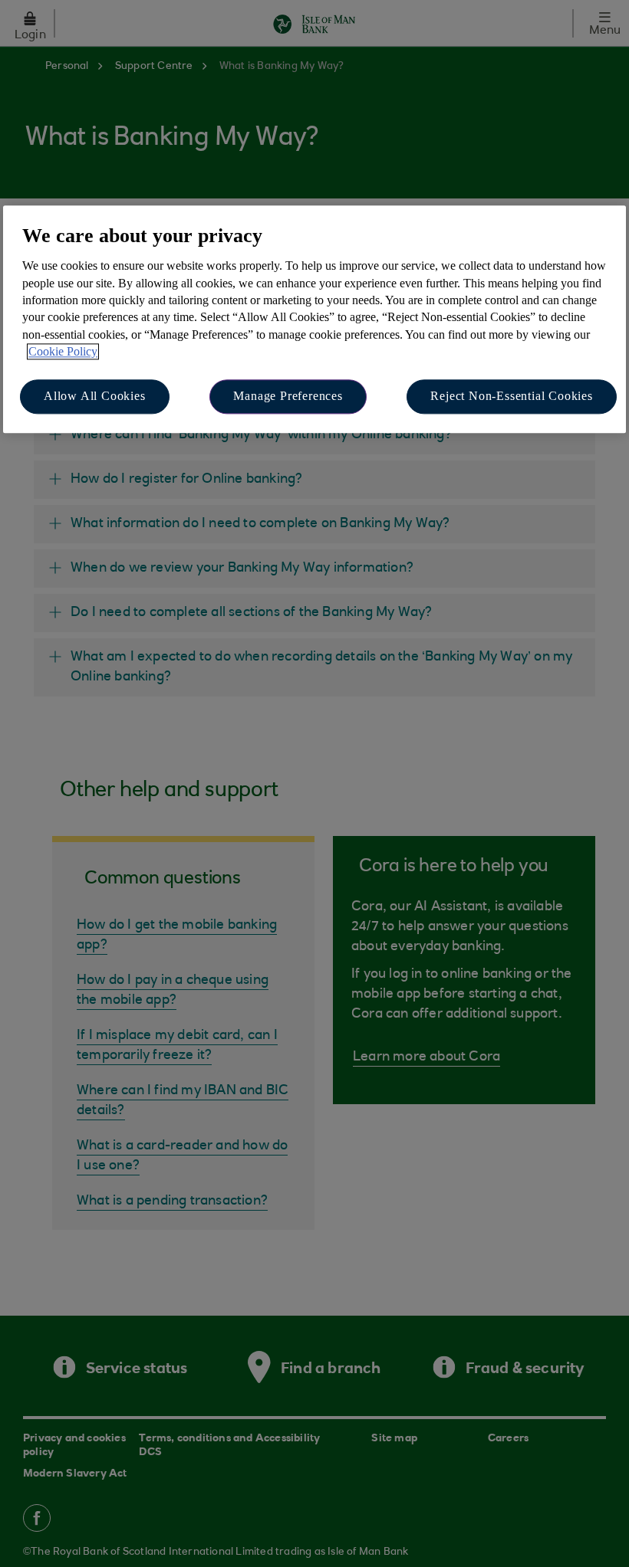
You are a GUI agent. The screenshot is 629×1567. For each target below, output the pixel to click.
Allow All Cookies (95, 396)
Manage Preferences (287, 396)
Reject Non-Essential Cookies (511, 396)
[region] (314, 319)
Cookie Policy (62, 351)
